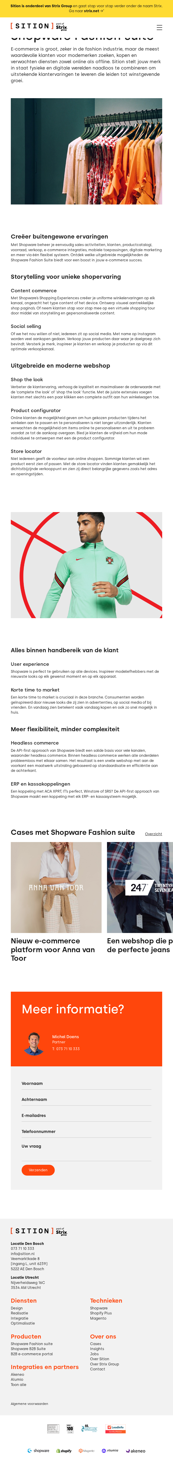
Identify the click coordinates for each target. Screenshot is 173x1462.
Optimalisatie (23, 1323)
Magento (98, 1318)
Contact (97, 1369)
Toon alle (18, 1385)
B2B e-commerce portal (32, 1354)
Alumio (17, 1379)
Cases (95, 1344)
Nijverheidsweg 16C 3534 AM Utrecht (28, 1285)
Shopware (99, 1308)
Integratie (19, 1318)
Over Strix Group (104, 1364)
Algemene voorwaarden (29, 1404)
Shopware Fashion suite (32, 1344)
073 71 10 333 (68, 1049)
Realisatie (19, 1313)
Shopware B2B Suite (28, 1349)
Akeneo (17, 1374)
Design (17, 1308)
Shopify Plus (101, 1313)
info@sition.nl (23, 1254)
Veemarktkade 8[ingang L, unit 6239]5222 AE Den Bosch (29, 1264)
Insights (97, 1349)
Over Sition (99, 1359)
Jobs (94, 1354)
